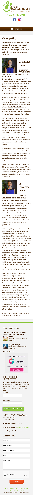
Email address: (6, 400)
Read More (12, 340)
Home (6, 488)
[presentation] (16, 474)
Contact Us (20, 490)
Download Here (23, 431)
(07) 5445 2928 (16, 15)
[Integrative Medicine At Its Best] (17, 6)
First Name (5, 392)
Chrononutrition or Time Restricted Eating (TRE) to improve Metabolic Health (14, 334)
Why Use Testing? (14, 344)
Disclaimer (12, 490)
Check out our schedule (22, 427)
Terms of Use (24, 488)
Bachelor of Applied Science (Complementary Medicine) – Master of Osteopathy (14, 198)
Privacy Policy (14, 488)
